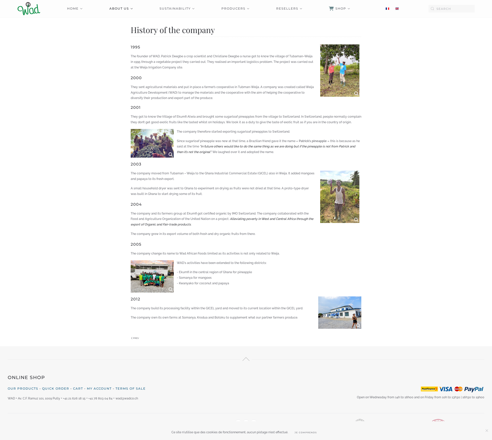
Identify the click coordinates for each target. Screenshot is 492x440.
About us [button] (119, 8)
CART (78, 388)
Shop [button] (340, 8)
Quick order (55, 388)
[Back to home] (29, 8)
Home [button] (73, 8)
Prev (136, 338)
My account (99, 388)
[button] (246, 360)
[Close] (486, 430)
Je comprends (306, 432)
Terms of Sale (131, 388)
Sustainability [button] (175, 8)
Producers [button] (233, 8)
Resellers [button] (287, 8)
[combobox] (452, 8)
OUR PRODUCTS (23, 388)
